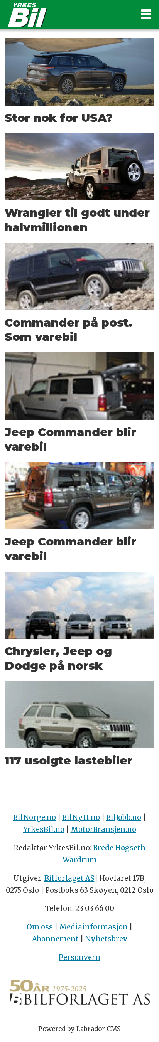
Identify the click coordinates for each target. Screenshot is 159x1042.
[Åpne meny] (146, 15)
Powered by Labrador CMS (79, 1029)
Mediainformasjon (93, 926)
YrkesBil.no (43, 829)
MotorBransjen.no (103, 829)
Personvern (79, 957)
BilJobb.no (123, 817)
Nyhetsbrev (106, 938)
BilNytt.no (81, 817)
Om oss (40, 926)
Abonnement (55, 938)
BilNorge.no (34, 817)
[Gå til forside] (67, 14)
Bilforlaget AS (69, 878)
